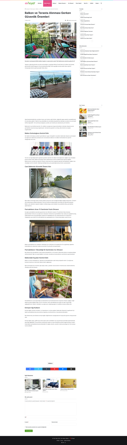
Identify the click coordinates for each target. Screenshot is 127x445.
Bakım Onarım (62, 3)
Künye (61, 440)
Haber (97, 3)
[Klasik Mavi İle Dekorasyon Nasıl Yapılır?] (51, 383)
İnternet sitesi (55, 422)
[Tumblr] (46, 369)
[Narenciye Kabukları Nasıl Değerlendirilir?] (83, 110)
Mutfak (39, 3)
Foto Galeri (78, 3)
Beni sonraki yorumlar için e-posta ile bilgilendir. (36, 427)
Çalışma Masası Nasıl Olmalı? (67, 389)
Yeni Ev (85, 3)
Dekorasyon (47, 3)
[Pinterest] (54, 369)
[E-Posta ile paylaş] (71, 369)
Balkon (51, 363)
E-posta (27, 422)
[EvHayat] (30, 3)
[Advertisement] (50, 109)
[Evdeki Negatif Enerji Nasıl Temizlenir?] (83, 116)
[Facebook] (30, 369)
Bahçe (54, 3)
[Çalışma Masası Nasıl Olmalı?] (68, 383)
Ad (26, 417)
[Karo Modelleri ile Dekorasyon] (33, 384)
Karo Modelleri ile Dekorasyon (31, 390)
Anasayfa (28, 8)
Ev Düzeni (70, 3)
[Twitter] (38, 369)
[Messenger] (63, 369)
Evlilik (91, 3)
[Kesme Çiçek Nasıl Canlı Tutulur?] (83, 122)
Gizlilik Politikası (67, 440)
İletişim (58, 440)
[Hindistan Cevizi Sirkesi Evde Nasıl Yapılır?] (83, 134)
